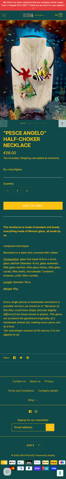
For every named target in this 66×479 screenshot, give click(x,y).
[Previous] (3, 123)
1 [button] (22, 123)
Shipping (25, 158)
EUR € (30, 445)
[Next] (62, 123)
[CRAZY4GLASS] (33, 15)
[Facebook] (30, 411)
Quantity (8, 183)
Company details (48, 390)
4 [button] (43, 123)
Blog (31, 400)
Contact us (19, 381)
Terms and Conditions (21, 390)
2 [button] (29, 123)
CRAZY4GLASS (26, 455)
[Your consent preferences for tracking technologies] (60, 473)
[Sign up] (50, 427)
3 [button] (36, 123)
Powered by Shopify (45, 455)
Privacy (49, 381)
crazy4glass (14, 169)
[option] (33, 70)
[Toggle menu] (4, 15)
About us (35, 381)
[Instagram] (36, 411)
